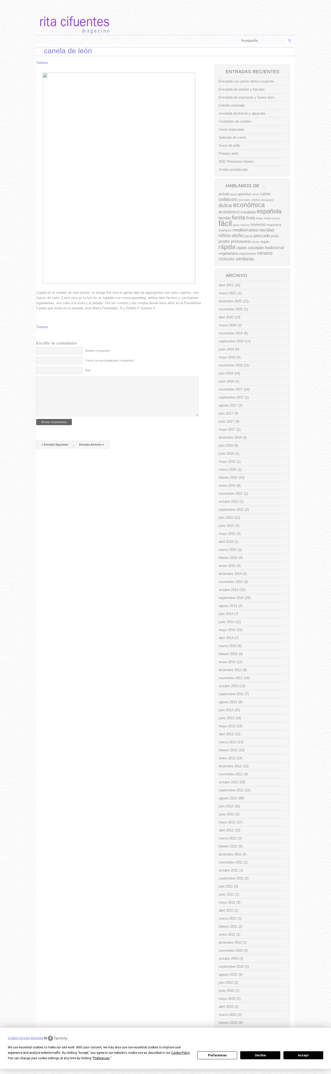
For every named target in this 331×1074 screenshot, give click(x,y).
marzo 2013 (227, 742)
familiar (225, 218)
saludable (256, 248)
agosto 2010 (228, 975)
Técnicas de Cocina (113, 40)
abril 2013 (226, 734)
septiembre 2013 (231, 694)
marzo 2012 (227, 838)
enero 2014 (227, 662)
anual (233, 194)
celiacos (228, 199)
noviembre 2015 (231, 493)
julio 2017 (226, 413)
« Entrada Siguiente (55, 444)
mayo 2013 (227, 726)
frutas (259, 218)
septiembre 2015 (231, 510)
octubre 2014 (228, 590)
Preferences (217, 1055)
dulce (225, 205)
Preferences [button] (101, 1058)
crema (255, 200)
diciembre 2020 (230, 301)
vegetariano (247, 254)
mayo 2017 (227, 429)
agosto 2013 (228, 702)
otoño (237, 235)
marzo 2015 (227, 550)
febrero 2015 (228, 558)
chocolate (244, 199)
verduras (245, 258)
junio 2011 (226, 894)
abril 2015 (226, 542)
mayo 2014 (227, 630)
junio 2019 (226, 349)
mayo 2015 (227, 534)
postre (224, 241)
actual (224, 194)
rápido (241, 247)
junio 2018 (226, 381)
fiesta (238, 217)
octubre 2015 (228, 502)
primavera (240, 241)
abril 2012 (226, 830)
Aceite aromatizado (233, 169)
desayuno (267, 199)
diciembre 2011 (230, 854)
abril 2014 (226, 638)
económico (229, 211)
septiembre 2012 (231, 790)
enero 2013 (227, 758)
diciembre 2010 (230, 942)
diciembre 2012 (230, 766)
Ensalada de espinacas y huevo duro (246, 97)
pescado (262, 235)
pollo (275, 236)
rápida (227, 247)
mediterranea (245, 230)
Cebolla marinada (232, 105)
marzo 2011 (227, 918)
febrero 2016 (228, 477)
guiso (236, 225)
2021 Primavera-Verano (236, 161)
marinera (274, 225)
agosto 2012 (228, 798)
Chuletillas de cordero (235, 121)
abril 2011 (226, 910)
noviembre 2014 (231, 582)
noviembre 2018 (231, 365)
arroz (255, 194)
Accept (303, 1055)
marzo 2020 (227, 325)
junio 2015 (226, 526)
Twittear (42, 63)
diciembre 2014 (230, 574)
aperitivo (244, 194)
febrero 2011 (228, 926)
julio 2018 (226, 373)
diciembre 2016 (230, 437)
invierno (258, 224)
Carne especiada (231, 129)
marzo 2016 (227, 469)
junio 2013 (226, 718)
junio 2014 (226, 622)
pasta (248, 236)
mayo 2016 (227, 461)
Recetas (169, 40)
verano (265, 253)
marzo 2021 (227, 293)
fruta (250, 217)
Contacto (213, 40)
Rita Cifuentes (165, 17)
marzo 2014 (227, 646)
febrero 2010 (228, 1023)
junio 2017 (226, 421)
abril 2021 (226, 285)
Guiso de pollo (229, 145)
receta (255, 241)
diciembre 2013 (230, 670)
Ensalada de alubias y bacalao (242, 89)
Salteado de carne (232, 137)
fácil (225, 223)
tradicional (274, 247)
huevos (245, 225)
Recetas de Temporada (73, 40)
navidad (266, 230)
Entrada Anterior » (91, 444)
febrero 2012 (228, 846)
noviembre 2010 (231, 950)
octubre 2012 (228, 782)
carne (265, 194)
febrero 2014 (228, 654)
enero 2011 (227, 934)
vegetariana (228, 253)
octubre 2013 (228, 686)
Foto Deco (191, 40)
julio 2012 (226, 806)
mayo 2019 (227, 357)
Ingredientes (146, 40)
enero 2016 (227, 485)
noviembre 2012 (231, 774)
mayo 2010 (227, 999)
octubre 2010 (228, 958)
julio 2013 (226, 710)
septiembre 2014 (231, 598)
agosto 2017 (228, 405)
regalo (264, 242)
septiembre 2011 (231, 878)
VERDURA (227, 259)
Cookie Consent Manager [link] (25, 1038)
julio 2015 (226, 518)
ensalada (248, 212)
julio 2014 (226, 614)
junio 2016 (226, 453)
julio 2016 (226, 445)
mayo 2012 (227, 822)
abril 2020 (226, 317)
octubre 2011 (228, 870)
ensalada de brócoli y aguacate (242, 113)
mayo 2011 (227, 902)
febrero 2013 (228, 750)
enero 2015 (227, 566)
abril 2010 (226, 1007)
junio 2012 (226, 814)
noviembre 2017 (231, 389)
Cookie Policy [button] (180, 1053)
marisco (225, 230)
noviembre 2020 (231, 309)
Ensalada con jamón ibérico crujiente (246, 81)
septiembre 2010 (231, 966)
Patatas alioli (228, 153)
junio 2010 (226, 991)
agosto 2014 (228, 606)
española (269, 211)
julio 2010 (226, 983)
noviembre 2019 (231, 333)
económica (249, 204)
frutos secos (272, 218)
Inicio (44, 40)
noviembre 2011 (230, 862)
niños (225, 235)
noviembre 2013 (231, 678)
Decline (260, 1055)
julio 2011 (226, 886)
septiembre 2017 (231, 397)
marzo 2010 (227, 1015)
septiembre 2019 (231, 341)
